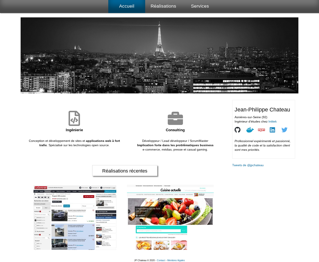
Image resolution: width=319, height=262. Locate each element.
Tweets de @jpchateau (248, 165)
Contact (161, 260)
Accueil (126, 5)
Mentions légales (176, 260)
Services (200, 5)
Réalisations (163, 5)
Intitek (272, 121)
